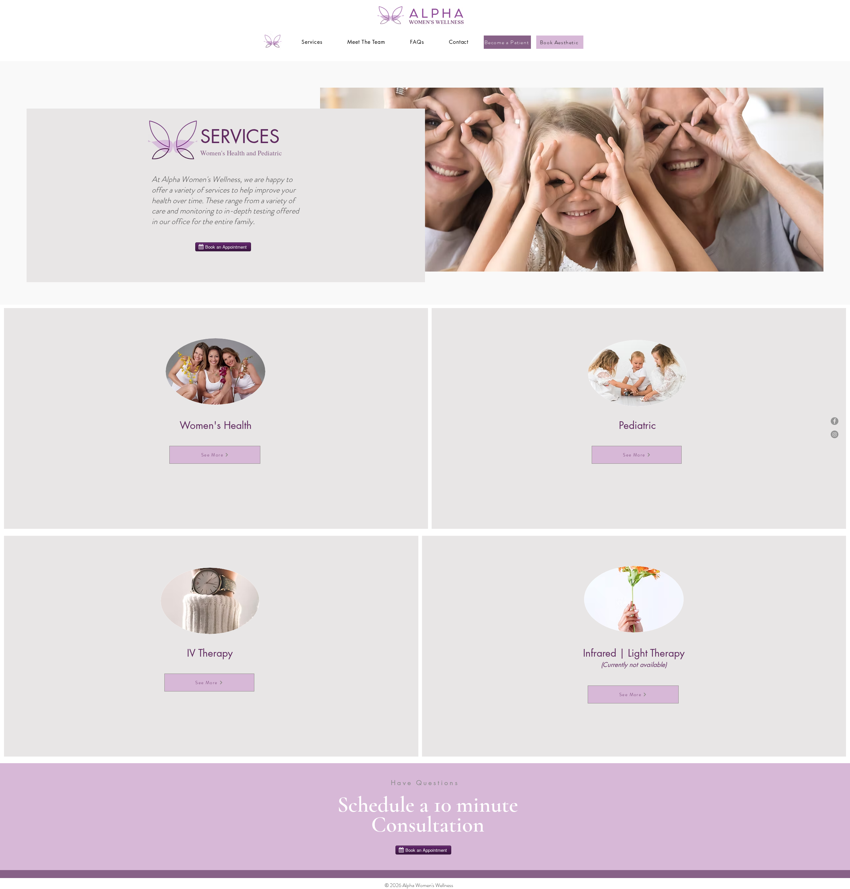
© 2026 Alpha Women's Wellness (418, 885)
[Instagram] (834, 434)
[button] (312, 42)
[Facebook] (834, 421)
